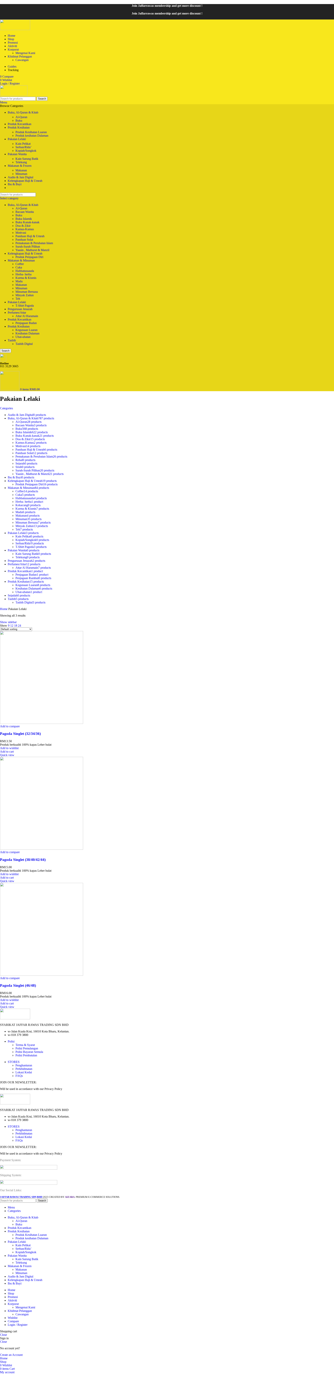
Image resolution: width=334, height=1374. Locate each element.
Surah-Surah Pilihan (27, 246)
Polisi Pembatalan (26, 1055)
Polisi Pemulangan (26, 1048)
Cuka (18, 267)
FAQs (19, 1075)
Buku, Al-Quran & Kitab (23, 204)
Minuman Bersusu (26, 291)
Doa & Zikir (23, 225)
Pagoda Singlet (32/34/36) (20, 734)
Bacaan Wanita (24, 211)
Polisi (11, 1041)
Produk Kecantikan (19, 319)
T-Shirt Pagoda (24, 305)
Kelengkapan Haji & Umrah (25, 253)
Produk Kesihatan (19, 326)
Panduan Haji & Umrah (29, 236)
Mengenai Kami (25, 53)
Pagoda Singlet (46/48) (18, 985)
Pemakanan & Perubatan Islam (34, 243)
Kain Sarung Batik (26, 158)
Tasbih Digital (24, 343)
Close (3, 1334)
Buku (18, 120)
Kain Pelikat (23, 143)
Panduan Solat (24, 239)
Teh (17, 298)
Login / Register (17, 1324)
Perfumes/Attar (17, 312)
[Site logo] (15, 29)
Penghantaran (23, 1065)
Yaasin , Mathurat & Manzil (32, 250)
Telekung (21, 162)
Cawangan (22, 60)
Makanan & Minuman (21, 260)
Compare (13, 1321)
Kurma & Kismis (25, 277)
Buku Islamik (23, 218)
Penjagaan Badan (26, 323)
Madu (19, 281)
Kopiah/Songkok (25, 150)
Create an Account (11, 1354)
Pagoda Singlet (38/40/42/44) (23, 860)
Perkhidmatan (23, 1068)
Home (4, 609)
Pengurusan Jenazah (20, 309)
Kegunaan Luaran (26, 330)
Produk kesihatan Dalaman (31, 135)
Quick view (7, 755)
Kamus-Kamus (24, 229)
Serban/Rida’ (23, 147)
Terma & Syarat (25, 1045)
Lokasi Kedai (23, 1072)
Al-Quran (21, 117)
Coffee (19, 264)
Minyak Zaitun (24, 295)
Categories (6, 408)
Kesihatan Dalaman (27, 333)
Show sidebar (8, 622)
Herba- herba (23, 274)
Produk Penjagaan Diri (29, 257)
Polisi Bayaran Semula (29, 1051)
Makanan (21, 170)
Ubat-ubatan (23, 336)
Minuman (21, 173)
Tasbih (12, 340)
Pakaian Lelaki (17, 302)
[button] (7, 751)
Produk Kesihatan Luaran (31, 132)
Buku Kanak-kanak (27, 222)
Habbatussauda (24, 270)
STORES (14, 1061)
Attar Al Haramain (26, 316)
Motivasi (20, 232)
